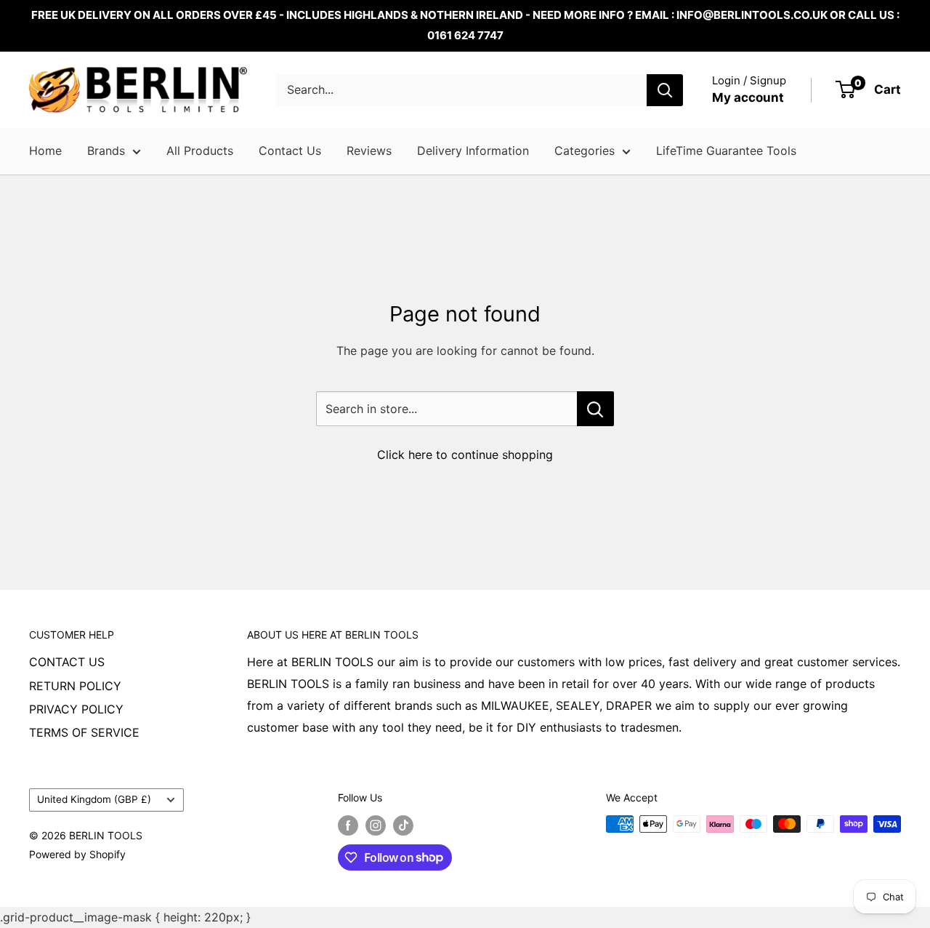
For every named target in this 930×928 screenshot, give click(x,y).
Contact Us (290, 150)
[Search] (665, 90)
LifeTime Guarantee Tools (726, 150)
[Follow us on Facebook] (348, 825)
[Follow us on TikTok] (403, 825)
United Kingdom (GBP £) (94, 799)
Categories (584, 150)
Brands (106, 150)
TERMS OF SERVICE (84, 732)
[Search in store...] (595, 408)
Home (45, 150)
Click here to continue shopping (465, 454)
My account (748, 97)
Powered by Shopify (77, 854)
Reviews (369, 150)
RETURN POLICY (75, 686)
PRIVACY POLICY (76, 709)
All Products (199, 150)
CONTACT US (67, 662)
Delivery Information (473, 150)
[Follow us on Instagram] (375, 825)
